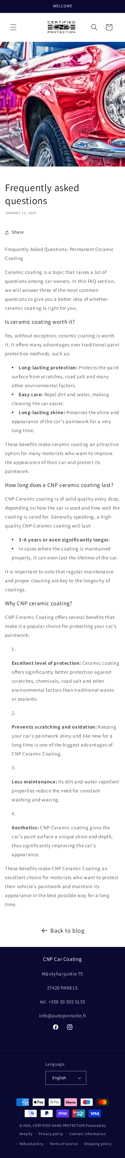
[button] (13, 27)
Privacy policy (51, 1133)
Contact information (88, 1133)
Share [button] (18, 232)
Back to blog (67, 930)
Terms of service (64, 1143)
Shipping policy (98, 1143)
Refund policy (31, 1143)
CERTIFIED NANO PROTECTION (59, 1125)
